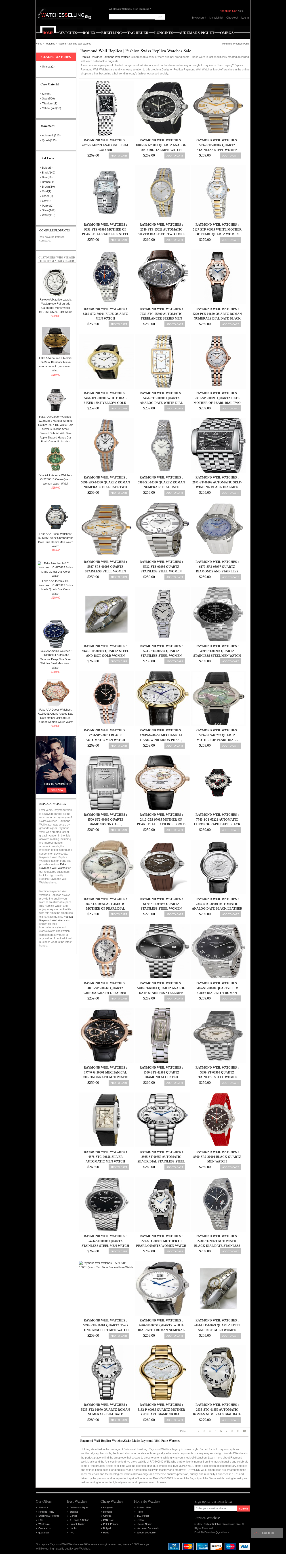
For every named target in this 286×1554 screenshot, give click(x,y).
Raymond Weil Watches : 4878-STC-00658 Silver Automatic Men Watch (105, 1156)
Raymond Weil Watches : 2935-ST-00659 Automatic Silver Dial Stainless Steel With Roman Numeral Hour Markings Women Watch (161, 1161)
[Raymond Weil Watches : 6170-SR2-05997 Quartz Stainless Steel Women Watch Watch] (161, 867)
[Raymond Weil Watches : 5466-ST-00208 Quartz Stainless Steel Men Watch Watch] (105, 1204)
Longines (108, 1507)
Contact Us (44, 1528)
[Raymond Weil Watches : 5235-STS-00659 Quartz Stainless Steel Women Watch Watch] (161, 614)
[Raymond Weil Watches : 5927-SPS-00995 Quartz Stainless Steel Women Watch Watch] (105, 529)
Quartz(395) (49, 140)
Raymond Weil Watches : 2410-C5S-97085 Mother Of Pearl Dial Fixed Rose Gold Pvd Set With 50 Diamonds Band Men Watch (161, 824)
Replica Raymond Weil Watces (74, 43)
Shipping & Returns (48, 1515)
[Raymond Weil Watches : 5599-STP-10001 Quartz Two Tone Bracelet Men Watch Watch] (105, 1288)
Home (39, 43)
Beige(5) (47, 167)
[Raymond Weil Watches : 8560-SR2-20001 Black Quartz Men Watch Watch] (217, 1119)
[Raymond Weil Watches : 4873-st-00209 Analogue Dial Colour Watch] (105, 108)
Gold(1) (46, 191)
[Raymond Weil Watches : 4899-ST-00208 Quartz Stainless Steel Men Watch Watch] (217, 614)
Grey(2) (46, 201)
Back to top (268, 1532)
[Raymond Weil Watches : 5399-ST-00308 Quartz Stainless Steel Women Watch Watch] (217, 1035)
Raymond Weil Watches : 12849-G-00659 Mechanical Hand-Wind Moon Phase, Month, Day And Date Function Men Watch (161, 740)
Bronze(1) (48, 182)
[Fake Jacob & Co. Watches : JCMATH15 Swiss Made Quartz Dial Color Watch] (56, 569)
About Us (43, 1507)
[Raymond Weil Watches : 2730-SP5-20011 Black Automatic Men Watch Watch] (105, 698)
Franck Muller (77, 1524)
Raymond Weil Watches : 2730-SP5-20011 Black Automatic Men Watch (105, 735)
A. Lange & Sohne (79, 1520)
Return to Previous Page (235, 43)
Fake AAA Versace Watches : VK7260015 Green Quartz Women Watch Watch (55, 479)
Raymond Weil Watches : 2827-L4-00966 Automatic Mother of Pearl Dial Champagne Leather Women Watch (105, 908)
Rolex (140, 1511)
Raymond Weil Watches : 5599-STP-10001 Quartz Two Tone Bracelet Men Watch (105, 1325)
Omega (107, 1515)
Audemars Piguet (79, 1507)
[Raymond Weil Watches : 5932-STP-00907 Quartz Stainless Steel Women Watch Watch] (217, 108)
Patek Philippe (110, 1524)
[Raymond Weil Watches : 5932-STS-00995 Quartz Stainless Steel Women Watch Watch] (161, 529)
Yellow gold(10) (51, 108)
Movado (107, 1511)
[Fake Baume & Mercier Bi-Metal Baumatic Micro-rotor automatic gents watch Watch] (56, 341)
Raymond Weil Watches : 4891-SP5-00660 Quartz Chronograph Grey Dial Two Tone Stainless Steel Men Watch (105, 993)
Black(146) (48, 172)
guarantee (43, 1532)
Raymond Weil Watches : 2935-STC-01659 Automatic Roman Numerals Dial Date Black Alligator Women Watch (217, 1414)
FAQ (40, 1520)
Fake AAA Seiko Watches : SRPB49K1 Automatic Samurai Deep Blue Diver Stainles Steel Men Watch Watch (56, 659)
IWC (72, 1532)
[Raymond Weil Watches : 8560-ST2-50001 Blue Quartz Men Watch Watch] (105, 277)
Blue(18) (47, 177)
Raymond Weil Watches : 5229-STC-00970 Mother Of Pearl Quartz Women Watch (161, 1240)
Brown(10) (48, 186)
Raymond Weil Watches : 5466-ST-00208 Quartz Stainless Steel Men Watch (105, 1240)
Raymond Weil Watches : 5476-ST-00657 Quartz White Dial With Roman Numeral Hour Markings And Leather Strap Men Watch (161, 1330)
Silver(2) (47, 93)
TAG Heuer (143, 1515)
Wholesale (44, 1524)
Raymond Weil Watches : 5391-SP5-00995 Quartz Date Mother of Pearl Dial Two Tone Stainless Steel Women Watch (217, 403)
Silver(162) (48, 210)
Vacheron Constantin (148, 1528)
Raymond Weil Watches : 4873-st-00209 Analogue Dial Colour (105, 145)
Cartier (73, 1515)
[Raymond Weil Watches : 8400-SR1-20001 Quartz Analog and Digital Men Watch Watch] (161, 108)
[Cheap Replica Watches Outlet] (64, 13)
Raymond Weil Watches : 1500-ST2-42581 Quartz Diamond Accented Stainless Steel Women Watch (161, 1077)
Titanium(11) (49, 103)
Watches (50, 43)
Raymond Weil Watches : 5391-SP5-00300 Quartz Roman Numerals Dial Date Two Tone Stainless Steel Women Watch (105, 487)
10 (244, 1431)
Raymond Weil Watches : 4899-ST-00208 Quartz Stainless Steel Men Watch (217, 650)
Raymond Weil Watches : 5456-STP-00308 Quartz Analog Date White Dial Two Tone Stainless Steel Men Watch (161, 403)
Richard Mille (144, 1507)
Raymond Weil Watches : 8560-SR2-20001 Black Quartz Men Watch (217, 1156)
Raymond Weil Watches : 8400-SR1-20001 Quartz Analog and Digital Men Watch (161, 145)
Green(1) (47, 196)
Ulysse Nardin (144, 1524)
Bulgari (107, 1528)
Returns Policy (46, 1511)
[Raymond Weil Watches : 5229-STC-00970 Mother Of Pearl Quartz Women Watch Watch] (161, 1204)
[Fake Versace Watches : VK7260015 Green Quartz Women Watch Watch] (56, 458)
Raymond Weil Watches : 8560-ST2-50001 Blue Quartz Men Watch (105, 313)
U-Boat (140, 1520)
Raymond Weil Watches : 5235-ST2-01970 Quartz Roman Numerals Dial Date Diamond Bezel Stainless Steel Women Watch (105, 1414)
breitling (74, 1511)
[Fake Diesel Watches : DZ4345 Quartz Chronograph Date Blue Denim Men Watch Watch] (56, 517)
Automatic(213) (51, 135)
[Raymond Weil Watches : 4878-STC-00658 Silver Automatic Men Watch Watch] (105, 1119)
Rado (106, 1532)
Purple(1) (47, 205)
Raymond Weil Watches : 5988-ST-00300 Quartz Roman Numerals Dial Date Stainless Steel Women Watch (161, 487)
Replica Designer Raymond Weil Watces (105, 57)
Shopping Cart (228, 11)
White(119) (48, 215)
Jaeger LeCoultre (146, 1532)
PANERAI (108, 1520)
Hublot (73, 1528)
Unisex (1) (48, 66)
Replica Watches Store (215, 1524)
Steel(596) (48, 98)
